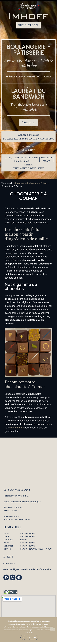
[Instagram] (12, 577)
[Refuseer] (52, 629)
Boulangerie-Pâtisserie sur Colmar (31, 183)
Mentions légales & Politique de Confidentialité (27, 569)
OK (23, 637)
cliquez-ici (28, 633)
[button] (28, 33)
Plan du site (9, 563)
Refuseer (32, 637)
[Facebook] (6, 577)
